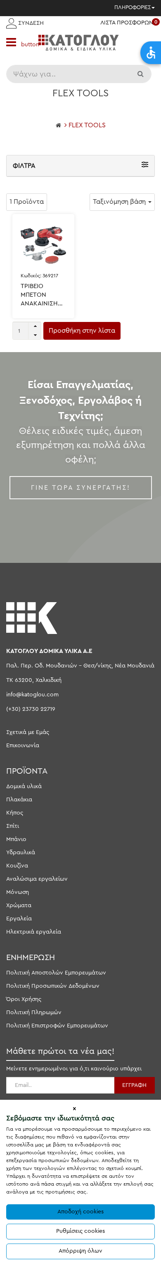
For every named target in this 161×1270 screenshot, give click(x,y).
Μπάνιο (16, 839)
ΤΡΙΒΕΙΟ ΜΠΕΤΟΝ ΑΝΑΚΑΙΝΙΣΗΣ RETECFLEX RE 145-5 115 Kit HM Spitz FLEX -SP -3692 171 (43, 295)
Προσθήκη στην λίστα (82, 330)
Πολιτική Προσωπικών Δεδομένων (52, 986)
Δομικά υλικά (24, 786)
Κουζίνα (17, 866)
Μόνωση (17, 892)
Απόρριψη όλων (80, 1251)
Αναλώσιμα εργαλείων (37, 879)
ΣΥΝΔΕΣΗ (30, 23)
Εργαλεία (19, 919)
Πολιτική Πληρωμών (34, 1012)
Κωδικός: (39, 275)
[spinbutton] (26, 331)
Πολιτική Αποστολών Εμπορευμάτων (56, 973)
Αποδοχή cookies (80, 1212)
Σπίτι (12, 826)
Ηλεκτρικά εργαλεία (33, 932)
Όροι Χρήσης (23, 999)
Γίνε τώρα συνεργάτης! (80, 487)
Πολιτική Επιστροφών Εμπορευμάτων (57, 1026)
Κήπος (14, 813)
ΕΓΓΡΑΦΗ (134, 1085)
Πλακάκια (19, 800)
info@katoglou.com (32, 695)
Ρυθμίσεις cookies (80, 1231)
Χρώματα (18, 905)
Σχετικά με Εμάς (27, 732)
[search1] (141, 74)
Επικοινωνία (22, 745)
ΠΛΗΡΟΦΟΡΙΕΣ (132, 7)
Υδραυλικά (20, 852)
